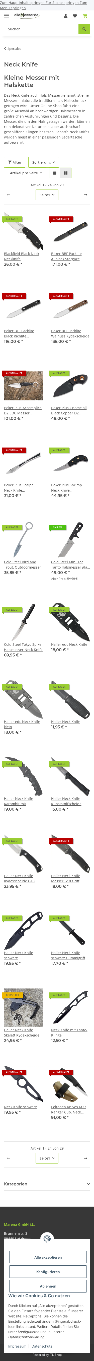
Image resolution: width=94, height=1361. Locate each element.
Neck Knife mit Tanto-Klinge (69, 1032)
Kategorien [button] (15, 1184)
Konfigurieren (48, 1272)
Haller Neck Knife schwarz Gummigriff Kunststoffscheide (68, 955)
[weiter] (85, 195)
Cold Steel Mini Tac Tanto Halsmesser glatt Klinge (70, 565)
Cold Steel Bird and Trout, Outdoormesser (22, 565)
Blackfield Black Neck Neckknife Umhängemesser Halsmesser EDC (21, 256)
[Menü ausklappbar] (6, 13)
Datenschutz (42, 1346)
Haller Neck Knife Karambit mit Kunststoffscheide (19, 801)
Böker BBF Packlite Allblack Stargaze (66, 256)
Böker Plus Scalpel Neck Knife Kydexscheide (19, 488)
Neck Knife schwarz (20, 1106)
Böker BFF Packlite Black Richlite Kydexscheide (19, 333)
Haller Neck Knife (65, 721)
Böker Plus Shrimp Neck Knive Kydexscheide (66, 488)
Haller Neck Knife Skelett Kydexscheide (21, 1032)
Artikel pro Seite (24, 173)
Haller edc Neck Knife (69, 644)
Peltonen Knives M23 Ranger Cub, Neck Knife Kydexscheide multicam (68, 1109)
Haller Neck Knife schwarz (18, 955)
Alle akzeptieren (48, 1257)
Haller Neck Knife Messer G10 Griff (65, 878)
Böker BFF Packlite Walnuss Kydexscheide (70, 333)
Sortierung (41, 162)
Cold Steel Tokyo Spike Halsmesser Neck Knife (23, 647)
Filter (16, 162)
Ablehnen (48, 1286)
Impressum (17, 1346)
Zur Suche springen (63, 2)
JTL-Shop (56, 1355)
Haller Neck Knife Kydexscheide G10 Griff (19, 878)
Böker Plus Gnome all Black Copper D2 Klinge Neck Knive (69, 410)
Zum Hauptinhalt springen (23, 2)
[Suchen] (84, 29)
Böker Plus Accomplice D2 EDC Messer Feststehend (23, 410)
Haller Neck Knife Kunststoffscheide (66, 801)
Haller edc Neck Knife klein (22, 724)
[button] (65, 16)
